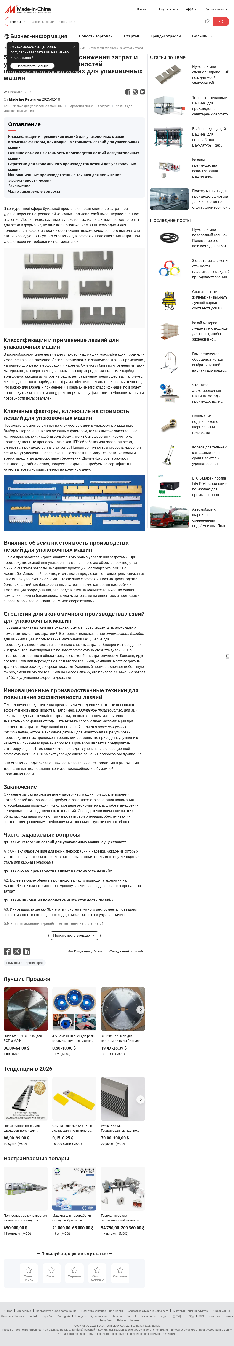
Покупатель (166, 9)
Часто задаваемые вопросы (34, 191)
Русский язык (99, 1316)
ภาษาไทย (214, 1316)
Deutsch (132, 1316)
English (33, 1316)
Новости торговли (96, 36)
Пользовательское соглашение (56, 1311)
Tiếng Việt (106, 1320)
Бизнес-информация (38, 36)
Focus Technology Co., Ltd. (113, 1325)
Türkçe (229, 1316)
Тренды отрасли (166, 36)
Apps (189, 9)
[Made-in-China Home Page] (28, 9)
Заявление (24, 1311)
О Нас (8, 1311)
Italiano (117, 1316)
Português (63, 1316)
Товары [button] (15, 21)
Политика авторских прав (24, 962)
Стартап (131, 36)
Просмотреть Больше (32, 66)
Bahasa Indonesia (128, 1320)
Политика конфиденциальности (102, 1311)
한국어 (177, 1316)
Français (80, 1316)
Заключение (19, 186)
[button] (207, 21)
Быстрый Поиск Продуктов (190, 1311)
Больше (200, 36)
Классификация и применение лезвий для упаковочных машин (66, 136)
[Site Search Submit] (221, 21)
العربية (164, 1316)
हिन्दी (201, 1316)
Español (48, 1316)
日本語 (190, 1316)
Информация (221, 1311)
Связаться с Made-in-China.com (148, 1311)
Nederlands (148, 1316)
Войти (141, 9)
